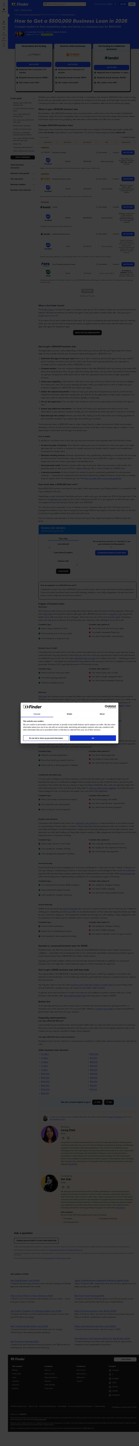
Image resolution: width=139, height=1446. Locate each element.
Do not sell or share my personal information (46, 738)
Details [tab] (69, 714)
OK (93, 738)
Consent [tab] (37, 714)
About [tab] (102, 714)
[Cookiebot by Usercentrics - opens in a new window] (106, 706)
